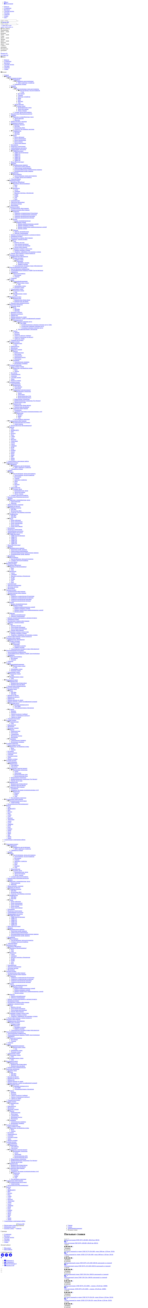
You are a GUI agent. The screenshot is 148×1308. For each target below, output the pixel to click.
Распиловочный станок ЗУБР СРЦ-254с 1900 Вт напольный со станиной (85, 1277)
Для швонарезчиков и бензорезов (27, 329)
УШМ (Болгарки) (18, 151)
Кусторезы (14, 373)
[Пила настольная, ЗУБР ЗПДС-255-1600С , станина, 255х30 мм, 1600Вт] (89, 1286)
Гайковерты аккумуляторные (25, 81)
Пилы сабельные (19, 137)
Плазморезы (17, 410)
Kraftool (13, 450)
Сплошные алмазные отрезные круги (32, 328)
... (4, 841)
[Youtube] (10, 1255)
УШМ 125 (17, 155)
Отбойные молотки (19, 124)
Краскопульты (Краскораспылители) (21, 114)
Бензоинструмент (15, 180)
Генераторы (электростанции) (22, 390)
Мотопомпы (14, 205)
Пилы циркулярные (20, 143)
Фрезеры (13, 163)
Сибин (13, 436)
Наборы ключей (21, 222)
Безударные (21, 93)
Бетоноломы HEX (19, 127)
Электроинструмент (16, 78)
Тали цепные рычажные (21, 244)
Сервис (6, 16)
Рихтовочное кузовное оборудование (22, 238)
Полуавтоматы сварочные (22, 419)
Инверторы (20, 413)
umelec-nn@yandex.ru (7, 27)
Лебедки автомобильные (21, 231)
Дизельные (20, 261)
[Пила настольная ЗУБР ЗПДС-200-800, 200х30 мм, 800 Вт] (89, 1240)
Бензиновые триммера (20, 363)
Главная (6, 75)
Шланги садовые (16, 380)
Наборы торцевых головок (22, 250)
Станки (12, 279)
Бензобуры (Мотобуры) (17, 182)
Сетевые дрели (21, 106)
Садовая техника (15, 342)
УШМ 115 (17, 154)
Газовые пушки (18, 259)
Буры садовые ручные (17, 366)
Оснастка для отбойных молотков (24, 129)
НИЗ (12, 431)
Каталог (8, 76)
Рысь (15, 185)
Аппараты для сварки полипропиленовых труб (28, 411)
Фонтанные (17, 359)
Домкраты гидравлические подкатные (25, 214)
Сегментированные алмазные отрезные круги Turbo (36, 324)
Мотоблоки (14, 348)
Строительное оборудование (18, 421)
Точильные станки (18, 290)
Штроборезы (14, 172)
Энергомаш (21, 394)
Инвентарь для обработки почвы (22, 368)
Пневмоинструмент (17, 236)
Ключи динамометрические (22, 221)
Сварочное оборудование (20, 408)
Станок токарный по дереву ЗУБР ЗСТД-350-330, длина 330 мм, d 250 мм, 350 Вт (88, 1300)
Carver (16, 190)
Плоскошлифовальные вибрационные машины (28, 169)
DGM (12, 447)
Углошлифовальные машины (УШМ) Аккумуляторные (27, 270)
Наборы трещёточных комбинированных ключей (32, 227)
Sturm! (13, 459)
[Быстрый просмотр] (66, 1241)
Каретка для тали (19, 242)
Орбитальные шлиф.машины (22, 168)
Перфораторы (17, 131)
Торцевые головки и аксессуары (22, 248)
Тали (14, 241)
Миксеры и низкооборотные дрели (23, 117)
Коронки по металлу (17, 314)
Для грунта (17, 388)
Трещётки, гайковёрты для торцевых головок (27, 252)
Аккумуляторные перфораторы (20, 269)
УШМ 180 (17, 158)
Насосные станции (16, 349)
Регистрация (9, 3)
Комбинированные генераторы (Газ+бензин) (27, 400)
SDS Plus (17, 134)
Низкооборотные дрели (25, 107)
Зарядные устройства (24, 96)
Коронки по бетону (16, 312)
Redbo (19, 416)
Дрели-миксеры (19, 104)
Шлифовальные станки (20, 293)
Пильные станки (19, 287)
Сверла (15, 331)
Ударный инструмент (17, 340)
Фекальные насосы (20, 357)
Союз (12, 438)
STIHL (16, 196)
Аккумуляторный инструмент (18, 267)
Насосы (15, 351)
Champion (17, 191)
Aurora (20, 393)
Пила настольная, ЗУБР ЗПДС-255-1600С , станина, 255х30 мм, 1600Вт (85, 1289)
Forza (12, 449)
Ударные (20, 95)
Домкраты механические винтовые (24, 216)
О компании (7, 8)
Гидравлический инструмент (21, 422)
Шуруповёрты (17, 174)
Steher (12, 455)
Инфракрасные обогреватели (19, 256)
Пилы (15, 135)
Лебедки (15, 230)
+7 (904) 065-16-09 (6, 25)
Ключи (15, 219)
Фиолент (20, 101)
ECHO (16, 194)
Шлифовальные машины (20, 165)
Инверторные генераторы (22, 399)
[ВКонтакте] (2, 1255)
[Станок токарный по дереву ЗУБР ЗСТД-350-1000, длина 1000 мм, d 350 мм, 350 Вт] (89, 1251)
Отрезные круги (18, 320)
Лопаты (16, 371)
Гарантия (7, 14)
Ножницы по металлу (17, 123)
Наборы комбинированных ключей (28, 224)
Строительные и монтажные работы (18, 461)
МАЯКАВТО (15, 430)
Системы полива (16, 377)
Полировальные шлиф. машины (23, 171)
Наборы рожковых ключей (25, 225)
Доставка (7, 13)
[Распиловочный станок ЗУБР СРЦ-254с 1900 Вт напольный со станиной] (89, 1274)
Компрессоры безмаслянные (22, 405)
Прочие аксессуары (20, 402)
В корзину (67, 1248)
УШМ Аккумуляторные (21, 152)
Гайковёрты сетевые (20, 84)
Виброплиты (17, 385)
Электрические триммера (21, 362)
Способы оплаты (9, 11)
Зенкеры (16, 332)
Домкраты (16, 211)
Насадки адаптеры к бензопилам (23, 193)
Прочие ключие (22, 228)
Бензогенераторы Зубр (24, 396)
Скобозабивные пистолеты (19, 148)
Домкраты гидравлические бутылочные (26, 213)
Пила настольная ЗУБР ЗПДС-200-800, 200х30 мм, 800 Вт (81, 1243)
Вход (6, 2)
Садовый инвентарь (15, 365)
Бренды (12, 427)
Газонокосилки (15, 200)
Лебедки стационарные (21, 233)
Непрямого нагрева (23, 262)
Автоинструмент (15, 207)
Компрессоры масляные (21, 301)
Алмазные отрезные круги (24, 321)
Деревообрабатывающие (20, 281)
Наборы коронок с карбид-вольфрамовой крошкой (26, 318)
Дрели (15, 87)
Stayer (12, 453)
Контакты (7, 9)
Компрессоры (17, 298)
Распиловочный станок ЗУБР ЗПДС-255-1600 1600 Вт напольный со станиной (87, 1266)
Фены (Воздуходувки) (17, 162)
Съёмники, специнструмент (19, 239)
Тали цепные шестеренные (22, 245)
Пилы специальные (20, 138)
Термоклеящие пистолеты (18, 149)
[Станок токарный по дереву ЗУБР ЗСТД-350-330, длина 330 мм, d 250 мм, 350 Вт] (89, 1297)
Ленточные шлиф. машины (22, 166)
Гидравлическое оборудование (20, 208)
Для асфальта (18, 386)
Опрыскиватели (15, 374)
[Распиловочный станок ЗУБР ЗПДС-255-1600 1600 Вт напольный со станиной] (89, 1263)
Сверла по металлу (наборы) (22, 335)
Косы (15, 369)
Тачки (12, 379)
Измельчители (15, 346)
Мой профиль (8, 1249)
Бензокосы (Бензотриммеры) (21, 183)
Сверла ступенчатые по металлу (23, 337)
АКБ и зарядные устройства (26, 82)
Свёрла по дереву (19, 338)
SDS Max (17, 126)
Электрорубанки (16, 179)
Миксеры (17, 120)
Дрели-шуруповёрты (19, 273)
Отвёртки (14, 278)
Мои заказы (7, 1248)
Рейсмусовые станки (23, 283)
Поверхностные (19, 352)
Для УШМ (23, 323)
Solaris (13, 452)
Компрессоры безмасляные (22, 300)
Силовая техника (15, 382)
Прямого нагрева (23, 264)
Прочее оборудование (20, 247)
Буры (14, 307)
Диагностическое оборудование (20, 210)
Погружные (17, 354)
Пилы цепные (18, 141)
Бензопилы (16, 188)
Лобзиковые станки (20, 286)
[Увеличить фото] (65, 1241)
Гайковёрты (16, 79)
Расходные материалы (16, 304)
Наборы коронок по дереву (19, 317)
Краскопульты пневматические (20, 303)
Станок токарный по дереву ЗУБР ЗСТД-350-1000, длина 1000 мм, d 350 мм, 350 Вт (88, 1254)
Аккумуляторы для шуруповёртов (30, 90)
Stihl (12, 456)
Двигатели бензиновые (18, 202)
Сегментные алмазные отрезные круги (32, 326)
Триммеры (16, 360)
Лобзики (13, 115)
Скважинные (18, 355)
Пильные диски (15, 306)
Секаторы (14, 376)
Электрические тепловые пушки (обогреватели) (28, 266)
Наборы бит (14, 315)
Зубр (22, 92)
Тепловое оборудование (17, 255)
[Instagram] (6, 1255)
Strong (13, 458)
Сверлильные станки (17, 289)
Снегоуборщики (15, 383)
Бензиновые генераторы (24, 391)
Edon (19, 100)
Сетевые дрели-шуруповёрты (23, 112)
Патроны (17, 334)
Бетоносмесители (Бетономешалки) (21, 425)
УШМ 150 (17, 157)
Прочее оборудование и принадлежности (23, 253)
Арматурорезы (18, 424)
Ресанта (20, 414)
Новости (6, 6)
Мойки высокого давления (19, 121)
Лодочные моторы (16, 203)
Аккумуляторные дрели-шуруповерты (28, 89)
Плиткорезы (14, 145)
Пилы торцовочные (20, 140)
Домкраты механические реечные (24, 217)
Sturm (19, 98)
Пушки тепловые (18, 258)
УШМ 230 (17, 160)
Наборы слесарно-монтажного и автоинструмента (25, 234)
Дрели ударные (22, 110)
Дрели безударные (23, 109)
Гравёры (13, 86)
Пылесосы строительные (18, 146)
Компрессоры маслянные (21, 407)
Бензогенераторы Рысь (24, 397)
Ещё (5, 17)
